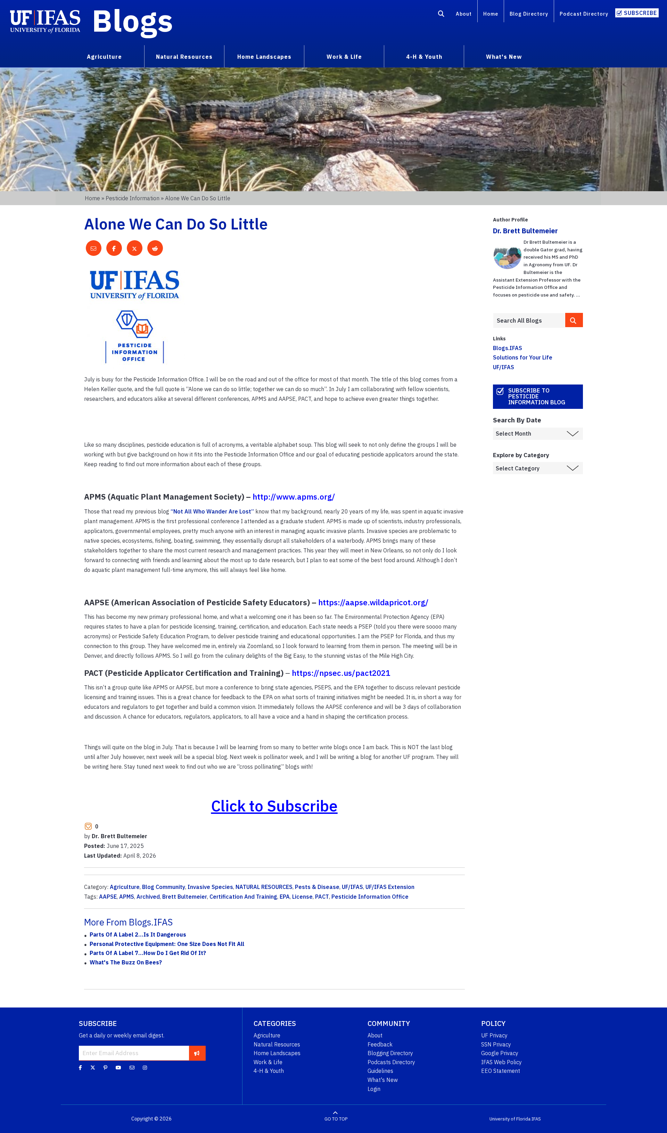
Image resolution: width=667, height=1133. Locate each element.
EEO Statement (500, 1070)
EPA (285, 896)
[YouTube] (118, 1067)
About (464, 13)
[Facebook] (80, 1067)
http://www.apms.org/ (294, 497)
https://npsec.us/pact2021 (341, 673)
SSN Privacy (496, 1044)
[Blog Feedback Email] (132, 1067)
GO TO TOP (335, 1119)
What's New (383, 1079)
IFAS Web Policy (501, 1062)
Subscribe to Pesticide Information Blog (536, 396)
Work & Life (268, 1062)
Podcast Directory (584, 13)
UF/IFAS (352, 886)
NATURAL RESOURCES (264, 886)
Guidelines (380, 1070)
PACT (322, 896)
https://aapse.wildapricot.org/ (373, 602)
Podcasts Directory (391, 1062)
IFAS (536, 1119)
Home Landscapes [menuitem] (264, 56)
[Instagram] (145, 1067)
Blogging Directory (390, 1053)
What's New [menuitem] (504, 56)
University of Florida (509, 1119)
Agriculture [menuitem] (104, 56)
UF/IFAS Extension (389, 886)
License (302, 896)
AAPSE (108, 896)
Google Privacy (499, 1053)
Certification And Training (243, 896)
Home (490, 13)
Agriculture (125, 886)
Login (374, 1088)
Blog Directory (529, 13)
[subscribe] (197, 1053)
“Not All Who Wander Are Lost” (212, 511)
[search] (574, 320)
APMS (126, 896)
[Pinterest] (105, 1067)
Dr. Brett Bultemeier (525, 230)
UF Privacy (494, 1035)
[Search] (441, 15)
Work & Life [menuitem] (344, 56)
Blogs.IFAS (507, 348)
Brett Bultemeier (184, 896)
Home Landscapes (277, 1053)
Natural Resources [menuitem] (184, 56)
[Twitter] (92, 1067)
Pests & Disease (317, 886)
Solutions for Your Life (522, 357)
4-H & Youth (269, 1070)
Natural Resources (277, 1044)
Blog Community (163, 886)
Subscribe (640, 12)
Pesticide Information (132, 198)
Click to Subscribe (274, 806)
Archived (148, 896)
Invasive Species (210, 886)
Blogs (132, 20)
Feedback (380, 1044)
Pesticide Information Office (370, 896)
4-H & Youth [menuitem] (424, 56)
